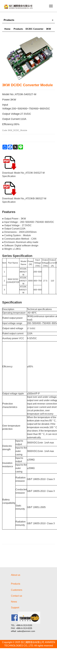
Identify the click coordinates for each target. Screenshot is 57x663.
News (14, 601)
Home (7, 29)
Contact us (16, 596)
